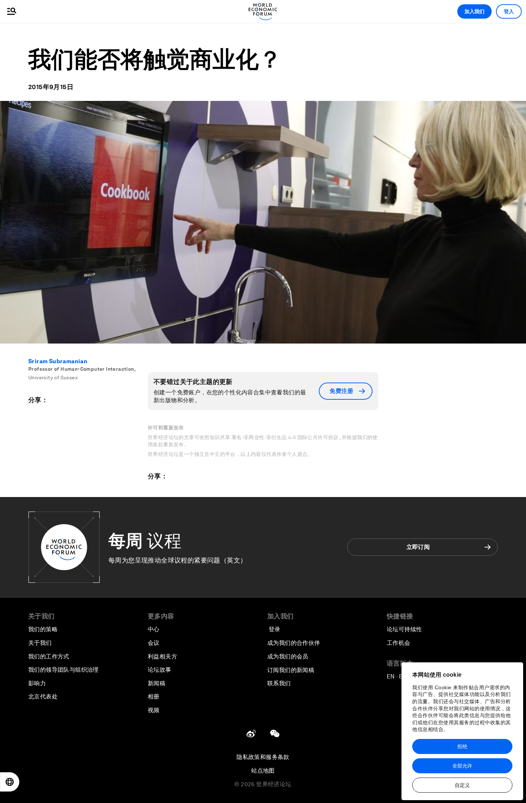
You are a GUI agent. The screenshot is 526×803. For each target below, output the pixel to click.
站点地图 (263, 770)
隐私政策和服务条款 (263, 757)
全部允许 (462, 766)
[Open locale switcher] (9, 782)
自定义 (462, 785)
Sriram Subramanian (57, 361)
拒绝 (462, 746)
